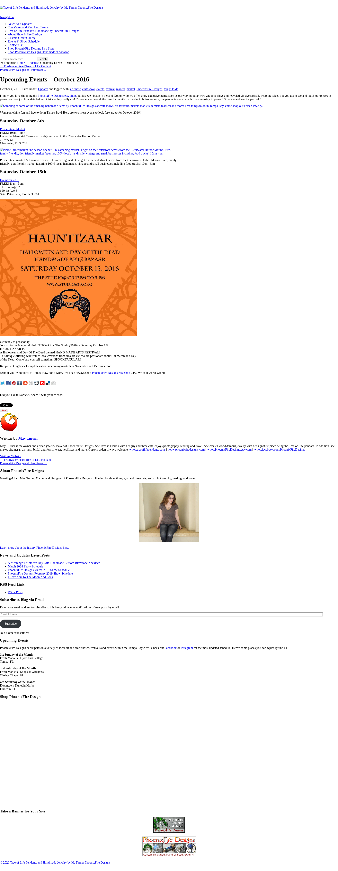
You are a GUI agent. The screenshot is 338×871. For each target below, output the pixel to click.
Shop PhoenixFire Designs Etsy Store (31, 48)
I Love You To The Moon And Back (30, 577)
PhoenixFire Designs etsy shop (57, 95)
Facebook (171, 648)
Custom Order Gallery (21, 38)
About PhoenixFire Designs (25, 34)
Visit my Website (10, 456)
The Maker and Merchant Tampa (28, 27)
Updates (32, 62)
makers (120, 89)
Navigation (7, 17)
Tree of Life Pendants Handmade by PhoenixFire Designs (43, 31)
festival (110, 89)
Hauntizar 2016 (9, 180)
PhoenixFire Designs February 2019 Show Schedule (40, 573)
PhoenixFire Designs (149, 89)
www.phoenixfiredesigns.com (186, 449)
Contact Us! (15, 45)
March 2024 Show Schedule (25, 566)
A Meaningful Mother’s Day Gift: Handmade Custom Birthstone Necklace (54, 563)
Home (21, 62)
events (100, 89)
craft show (88, 89)
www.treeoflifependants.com (147, 449)
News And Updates (20, 23)
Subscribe (10, 623)
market (131, 89)
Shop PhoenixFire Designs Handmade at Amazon (38, 52)
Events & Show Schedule (24, 41)
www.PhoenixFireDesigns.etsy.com (229, 449)
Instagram (187, 648)
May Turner (28, 438)
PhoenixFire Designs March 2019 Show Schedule (39, 570)
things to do (171, 89)
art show (75, 89)
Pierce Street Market (12, 129)
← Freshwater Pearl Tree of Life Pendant (25, 66)
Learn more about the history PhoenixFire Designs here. (34, 547)
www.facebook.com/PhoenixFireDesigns (279, 449)
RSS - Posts (15, 592)
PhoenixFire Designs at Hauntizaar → (23, 69)
